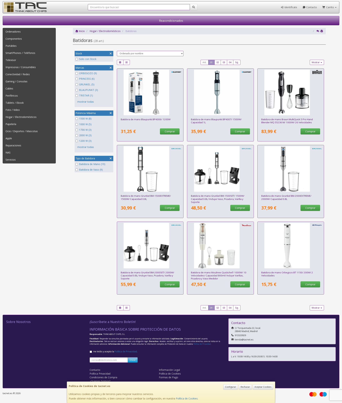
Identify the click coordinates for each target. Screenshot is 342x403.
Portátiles (11, 45)
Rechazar (245, 386)
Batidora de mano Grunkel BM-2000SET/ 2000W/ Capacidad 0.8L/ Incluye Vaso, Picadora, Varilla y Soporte (147, 275)
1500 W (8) (85, 118)
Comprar (170, 131)
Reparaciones (13, 145)
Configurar (230, 386)
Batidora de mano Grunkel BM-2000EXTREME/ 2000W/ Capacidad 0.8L (286, 197)
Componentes (14, 38)
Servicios (11, 159)
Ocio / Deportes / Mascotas (22, 131)
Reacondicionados (171, 21)
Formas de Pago (168, 377)
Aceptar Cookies (263, 386)
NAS (8, 152)
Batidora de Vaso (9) (91, 169)
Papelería (11, 124)
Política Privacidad (100, 373)
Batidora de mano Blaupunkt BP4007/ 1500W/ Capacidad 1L (216, 121)
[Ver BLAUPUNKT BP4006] (150, 92)
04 (230, 62)
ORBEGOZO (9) (88, 73)
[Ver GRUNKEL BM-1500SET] (220, 169)
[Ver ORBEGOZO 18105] (291, 245)
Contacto (311, 7)
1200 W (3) (85, 140)
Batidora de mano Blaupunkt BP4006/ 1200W (145, 119)
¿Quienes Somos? (100, 381)
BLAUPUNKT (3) (88, 90)
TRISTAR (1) (86, 95)
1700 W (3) (85, 129)
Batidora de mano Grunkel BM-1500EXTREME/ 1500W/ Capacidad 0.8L (146, 197)
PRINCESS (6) (87, 78)
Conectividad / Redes (18, 74)
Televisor (11, 60)
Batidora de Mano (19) (92, 164)
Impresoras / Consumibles (21, 67)
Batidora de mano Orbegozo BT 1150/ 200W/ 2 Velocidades (287, 274)
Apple (9, 138)
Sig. (237, 62)
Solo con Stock (87, 59)
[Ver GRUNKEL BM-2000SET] (150, 245)
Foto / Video (13, 110)
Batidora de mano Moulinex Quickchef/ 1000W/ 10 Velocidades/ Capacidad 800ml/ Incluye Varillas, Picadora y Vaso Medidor (218, 275)
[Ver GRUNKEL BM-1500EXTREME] (150, 169)
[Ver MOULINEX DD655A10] (220, 245)
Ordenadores (13, 31)
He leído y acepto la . (115, 351)
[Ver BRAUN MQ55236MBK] (291, 92)
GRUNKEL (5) (86, 84)
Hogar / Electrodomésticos (21, 117)
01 (211, 62)
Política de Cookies (187, 398)
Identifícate (290, 7)
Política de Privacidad (202, 344)
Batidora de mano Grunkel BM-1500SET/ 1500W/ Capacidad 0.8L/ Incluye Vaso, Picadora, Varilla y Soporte (217, 199)
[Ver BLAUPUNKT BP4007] (220, 92)
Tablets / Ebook (15, 102)
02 (217, 62)
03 (224, 62)
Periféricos (12, 95)
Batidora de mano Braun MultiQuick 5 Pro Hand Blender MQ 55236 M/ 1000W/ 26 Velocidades (287, 121)
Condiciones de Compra (103, 377)
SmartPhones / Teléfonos (20, 53)
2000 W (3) (85, 135)
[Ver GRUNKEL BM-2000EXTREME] (291, 169)
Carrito (330, 7)
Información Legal (169, 370)
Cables (9, 88)
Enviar (133, 359)
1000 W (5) (85, 124)
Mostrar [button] (316, 62)
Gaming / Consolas (16, 81)
